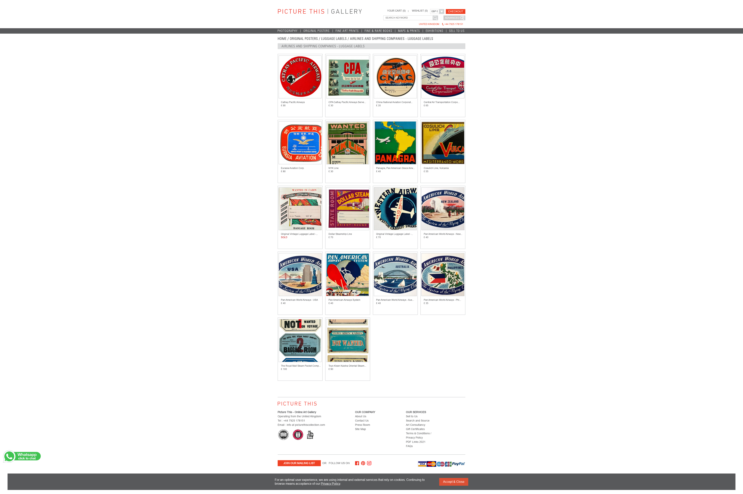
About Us (360, 416)
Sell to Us (457, 31)
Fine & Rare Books (378, 31)
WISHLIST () (420, 10)
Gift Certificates (415, 429)
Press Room (362, 424)
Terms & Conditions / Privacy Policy (418, 435)
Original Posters (316, 31)
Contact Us (362, 420)
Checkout (455, 11)
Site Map (360, 429)
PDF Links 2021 (415, 441)
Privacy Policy (330, 483)
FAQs (409, 446)
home (282, 39)
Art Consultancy (415, 424)
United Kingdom (441, 24)
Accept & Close (453, 481)
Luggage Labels (334, 39)
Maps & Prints (409, 31)
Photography (287, 31)
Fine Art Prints (347, 31)
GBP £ (434, 11)
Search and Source (418, 420)
